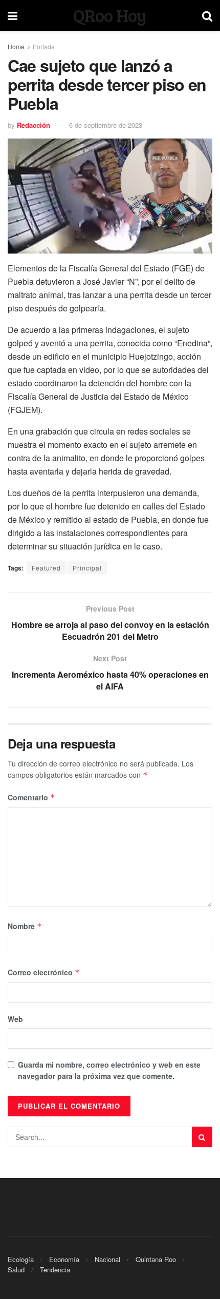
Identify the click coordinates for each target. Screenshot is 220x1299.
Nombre (25, 926)
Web (15, 1019)
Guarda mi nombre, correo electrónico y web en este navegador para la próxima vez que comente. (109, 1070)
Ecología (21, 1259)
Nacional (107, 1259)
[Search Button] (202, 1137)
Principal (87, 567)
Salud (16, 1269)
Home (16, 46)
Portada (44, 46)
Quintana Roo (156, 1259)
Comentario (31, 797)
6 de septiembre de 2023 (105, 125)
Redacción (33, 125)
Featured (46, 567)
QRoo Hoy (109, 15)
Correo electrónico (44, 972)
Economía (64, 1259)
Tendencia (55, 1269)
